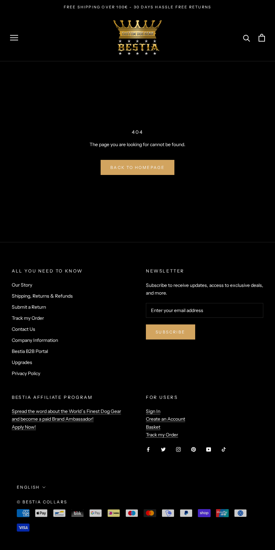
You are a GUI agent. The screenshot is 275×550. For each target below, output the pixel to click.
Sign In (153, 411)
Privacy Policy (26, 373)
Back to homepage (137, 167)
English (28, 487)
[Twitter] (163, 449)
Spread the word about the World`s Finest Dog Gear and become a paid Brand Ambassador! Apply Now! (66, 419)
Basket (153, 427)
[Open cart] (262, 38)
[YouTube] (208, 449)
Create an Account (165, 419)
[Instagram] (178, 449)
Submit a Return (29, 307)
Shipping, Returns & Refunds (42, 296)
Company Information (35, 340)
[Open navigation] (14, 38)
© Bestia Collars (42, 501)
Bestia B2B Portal (30, 351)
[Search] (246, 37)
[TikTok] (223, 449)
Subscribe (170, 331)
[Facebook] (148, 449)
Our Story (22, 285)
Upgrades (22, 362)
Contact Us (23, 329)
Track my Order (28, 318)
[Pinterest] (193, 449)
